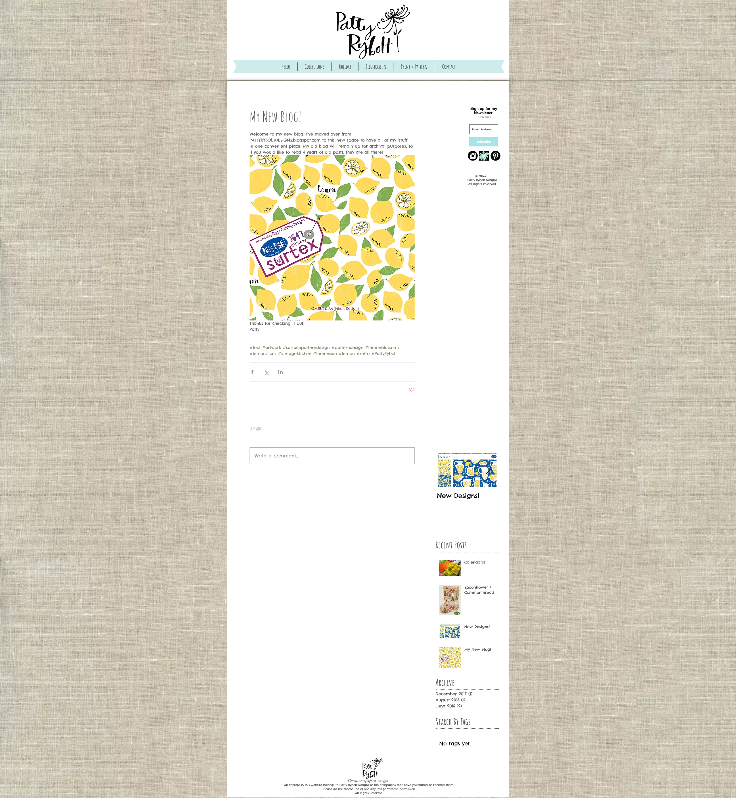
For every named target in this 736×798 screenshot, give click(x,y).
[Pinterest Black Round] (495, 156)
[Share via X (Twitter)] (266, 372)
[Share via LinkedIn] (280, 372)
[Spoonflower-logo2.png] (484, 156)
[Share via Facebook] (252, 372)
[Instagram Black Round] (473, 156)
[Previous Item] (446, 470)
